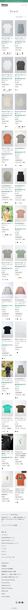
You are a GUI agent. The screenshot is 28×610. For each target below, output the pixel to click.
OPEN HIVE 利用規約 (7, 568)
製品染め (9, 428)
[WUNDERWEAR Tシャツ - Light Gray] (17, 165)
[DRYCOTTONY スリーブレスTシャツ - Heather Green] (19, 54)
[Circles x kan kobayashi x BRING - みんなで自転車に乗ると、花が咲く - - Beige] (17, 466)
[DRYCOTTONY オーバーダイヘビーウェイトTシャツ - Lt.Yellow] (5, 431)
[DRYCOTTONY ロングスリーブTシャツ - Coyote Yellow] (2, 91)
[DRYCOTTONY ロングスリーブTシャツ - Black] (4, 89)
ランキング (5, 535)
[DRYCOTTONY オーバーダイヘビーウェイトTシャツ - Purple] (7, 431)
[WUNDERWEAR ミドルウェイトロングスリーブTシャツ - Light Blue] (4, 202)
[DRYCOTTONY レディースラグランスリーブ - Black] (15, 431)
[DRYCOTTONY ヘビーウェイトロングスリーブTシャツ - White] (4, 165)
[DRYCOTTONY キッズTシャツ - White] (4, 234)
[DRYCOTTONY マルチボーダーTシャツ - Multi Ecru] (15, 277)
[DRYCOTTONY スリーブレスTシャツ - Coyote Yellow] (19, 53)
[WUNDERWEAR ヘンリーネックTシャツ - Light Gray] (19, 242)
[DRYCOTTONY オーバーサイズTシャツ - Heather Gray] (5, 393)
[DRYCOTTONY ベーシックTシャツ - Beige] (5, 53)
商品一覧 (4, 532)
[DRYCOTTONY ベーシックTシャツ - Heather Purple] (7, 54)
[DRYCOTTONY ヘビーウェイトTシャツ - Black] (5, 126)
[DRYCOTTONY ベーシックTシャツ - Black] (4, 53)
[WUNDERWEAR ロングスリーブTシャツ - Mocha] (5, 319)
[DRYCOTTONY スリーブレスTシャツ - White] (24, 53)
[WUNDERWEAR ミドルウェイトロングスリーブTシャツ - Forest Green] (7, 202)
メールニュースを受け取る (10, 514)
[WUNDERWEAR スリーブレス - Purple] (20, 203)
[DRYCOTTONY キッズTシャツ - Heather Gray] (9, 234)
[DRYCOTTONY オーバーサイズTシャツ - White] (4, 393)
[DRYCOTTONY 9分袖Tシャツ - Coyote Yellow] (15, 127)
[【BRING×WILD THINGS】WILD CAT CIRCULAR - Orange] (15, 502)
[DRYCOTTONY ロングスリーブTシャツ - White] (2, 89)
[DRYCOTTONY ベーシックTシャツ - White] (2, 53)
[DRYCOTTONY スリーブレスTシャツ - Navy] (17, 54)
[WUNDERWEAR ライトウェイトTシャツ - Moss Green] (4, 358)
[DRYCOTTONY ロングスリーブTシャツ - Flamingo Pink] (5, 91)
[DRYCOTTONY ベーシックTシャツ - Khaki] (9, 53)
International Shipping (8, 580)
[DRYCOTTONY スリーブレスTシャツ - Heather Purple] (20, 54)
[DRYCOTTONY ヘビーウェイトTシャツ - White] (4, 126)
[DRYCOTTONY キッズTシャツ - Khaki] (11, 234)
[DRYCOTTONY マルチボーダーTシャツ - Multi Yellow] (17, 277)
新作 (24, 162)
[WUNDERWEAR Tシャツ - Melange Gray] (15, 165)
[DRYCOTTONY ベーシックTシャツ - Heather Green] (5, 54)
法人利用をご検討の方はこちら (10, 577)
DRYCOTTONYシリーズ (8, 540)
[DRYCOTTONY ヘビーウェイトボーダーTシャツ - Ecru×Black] (2, 279)
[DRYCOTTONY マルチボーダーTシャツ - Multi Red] (19, 277)
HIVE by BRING (6, 596)
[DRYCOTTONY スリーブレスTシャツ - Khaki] (17, 53)
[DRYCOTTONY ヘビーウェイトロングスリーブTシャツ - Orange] (2, 165)
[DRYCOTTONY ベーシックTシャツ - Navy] (7, 53)
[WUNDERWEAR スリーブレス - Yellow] (22, 203)
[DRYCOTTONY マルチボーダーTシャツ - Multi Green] (20, 277)
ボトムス (4, 554)
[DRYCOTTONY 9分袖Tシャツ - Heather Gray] (20, 126)
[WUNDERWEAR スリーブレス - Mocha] (19, 203)
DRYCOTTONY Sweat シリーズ (10, 543)
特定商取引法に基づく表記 (9, 571)
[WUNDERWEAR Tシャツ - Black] (20, 165)
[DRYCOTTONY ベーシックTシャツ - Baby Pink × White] (11, 54)
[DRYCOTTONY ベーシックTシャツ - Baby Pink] (4, 54)
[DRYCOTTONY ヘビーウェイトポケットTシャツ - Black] (17, 352)
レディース (23, 428)
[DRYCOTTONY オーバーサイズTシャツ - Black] (2, 393)
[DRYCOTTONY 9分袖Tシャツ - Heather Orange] (19, 127)
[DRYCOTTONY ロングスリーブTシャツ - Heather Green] (7, 91)
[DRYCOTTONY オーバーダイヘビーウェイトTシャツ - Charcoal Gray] (4, 431)
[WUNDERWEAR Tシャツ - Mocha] (19, 165)
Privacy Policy (6, 582)
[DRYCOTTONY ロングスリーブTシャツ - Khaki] (11, 89)
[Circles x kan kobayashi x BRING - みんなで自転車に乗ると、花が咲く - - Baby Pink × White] (19, 466)
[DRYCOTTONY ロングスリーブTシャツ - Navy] (9, 89)
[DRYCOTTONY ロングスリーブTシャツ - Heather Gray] (5, 89)
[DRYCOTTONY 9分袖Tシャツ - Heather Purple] (22, 127)
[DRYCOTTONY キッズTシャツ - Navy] (7, 234)
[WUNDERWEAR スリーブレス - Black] (15, 203)
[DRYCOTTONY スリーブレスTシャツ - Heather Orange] (22, 54)
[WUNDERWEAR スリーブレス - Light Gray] (17, 203)
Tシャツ (4, 50)
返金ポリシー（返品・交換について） (12, 574)
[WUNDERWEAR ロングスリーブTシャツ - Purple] (7, 319)
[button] (5, 42)
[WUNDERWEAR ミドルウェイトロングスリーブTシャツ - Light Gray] (2, 202)
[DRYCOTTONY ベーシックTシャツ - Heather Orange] (9, 54)
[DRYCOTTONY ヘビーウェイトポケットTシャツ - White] (15, 352)
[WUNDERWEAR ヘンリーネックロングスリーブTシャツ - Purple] (20, 319)
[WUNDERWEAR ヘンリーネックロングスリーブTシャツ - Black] (17, 319)
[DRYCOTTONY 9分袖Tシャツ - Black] (19, 126)
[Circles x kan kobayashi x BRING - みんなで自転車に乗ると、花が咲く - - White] (15, 466)
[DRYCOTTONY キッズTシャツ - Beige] (2, 236)
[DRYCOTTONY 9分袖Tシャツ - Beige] (15, 126)
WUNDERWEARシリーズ (8, 537)
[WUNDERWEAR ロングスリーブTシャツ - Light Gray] (2, 319)
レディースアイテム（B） (8, 557)
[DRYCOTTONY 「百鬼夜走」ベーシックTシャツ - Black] (2, 468)
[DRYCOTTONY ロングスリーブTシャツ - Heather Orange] (9, 91)
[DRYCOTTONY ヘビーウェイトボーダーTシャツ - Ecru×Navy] (4, 279)
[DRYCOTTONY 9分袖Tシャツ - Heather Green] (20, 127)
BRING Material (6, 585)
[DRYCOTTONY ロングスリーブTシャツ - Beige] (7, 89)
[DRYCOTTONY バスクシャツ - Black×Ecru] (15, 89)
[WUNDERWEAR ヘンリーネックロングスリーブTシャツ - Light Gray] (19, 319)
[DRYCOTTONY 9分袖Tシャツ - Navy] (22, 126)
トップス (4, 549)
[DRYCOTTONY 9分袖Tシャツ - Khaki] (24, 126)
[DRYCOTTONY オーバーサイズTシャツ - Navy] (7, 393)
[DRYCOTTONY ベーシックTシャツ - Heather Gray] (11, 53)
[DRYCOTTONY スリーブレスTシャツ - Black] (22, 53)
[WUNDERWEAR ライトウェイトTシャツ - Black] (2, 358)
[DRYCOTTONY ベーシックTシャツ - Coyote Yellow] (2, 54)
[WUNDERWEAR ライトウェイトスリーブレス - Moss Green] (17, 397)
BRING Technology (7, 588)
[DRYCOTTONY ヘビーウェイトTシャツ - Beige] (2, 126)
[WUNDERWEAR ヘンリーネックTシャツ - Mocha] (15, 242)
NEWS (3, 594)
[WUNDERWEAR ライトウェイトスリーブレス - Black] (15, 397)
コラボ (22, 499)
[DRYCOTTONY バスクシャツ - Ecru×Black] (17, 89)
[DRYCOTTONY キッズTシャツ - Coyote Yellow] (2, 234)
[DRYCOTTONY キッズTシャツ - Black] (5, 234)
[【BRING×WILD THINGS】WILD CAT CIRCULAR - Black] (17, 502)
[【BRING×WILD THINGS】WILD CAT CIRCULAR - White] (19, 502)
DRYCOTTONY (5, 47)
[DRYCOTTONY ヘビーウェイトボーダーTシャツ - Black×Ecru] (7, 279)
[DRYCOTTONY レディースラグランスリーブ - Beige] (19, 431)
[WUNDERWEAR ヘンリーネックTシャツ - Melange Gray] (20, 242)
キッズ (3, 231)
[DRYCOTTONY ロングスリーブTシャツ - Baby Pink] (4, 91)
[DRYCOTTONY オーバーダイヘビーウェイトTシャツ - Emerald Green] (2, 431)
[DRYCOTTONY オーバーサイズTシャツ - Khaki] (9, 393)
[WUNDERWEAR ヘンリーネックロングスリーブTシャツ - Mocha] (15, 319)
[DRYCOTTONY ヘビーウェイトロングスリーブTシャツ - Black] (5, 165)
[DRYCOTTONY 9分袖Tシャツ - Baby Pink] (17, 127)
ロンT (3, 86)
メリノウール (18, 162)
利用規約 (4, 566)
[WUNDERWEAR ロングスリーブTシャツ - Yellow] (4, 319)
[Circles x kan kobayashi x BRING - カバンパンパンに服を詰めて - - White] (2, 504)
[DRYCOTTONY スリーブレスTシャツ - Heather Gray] (15, 53)
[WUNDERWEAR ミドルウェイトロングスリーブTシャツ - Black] (5, 202)
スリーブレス (18, 50)
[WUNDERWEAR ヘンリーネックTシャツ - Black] (17, 242)
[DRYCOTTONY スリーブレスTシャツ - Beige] (20, 53)
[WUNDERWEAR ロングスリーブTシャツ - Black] (9, 319)
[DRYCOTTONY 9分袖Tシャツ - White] (17, 126)
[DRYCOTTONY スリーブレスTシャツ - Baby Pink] (15, 54)
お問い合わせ (5, 563)
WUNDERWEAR (19, 160)
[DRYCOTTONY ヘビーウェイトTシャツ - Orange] (7, 126)
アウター (4, 551)
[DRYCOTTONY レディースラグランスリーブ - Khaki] (17, 431)
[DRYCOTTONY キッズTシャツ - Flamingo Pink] (4, 236)
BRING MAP (5, 591)
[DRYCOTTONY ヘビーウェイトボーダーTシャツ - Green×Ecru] (5, 279)
